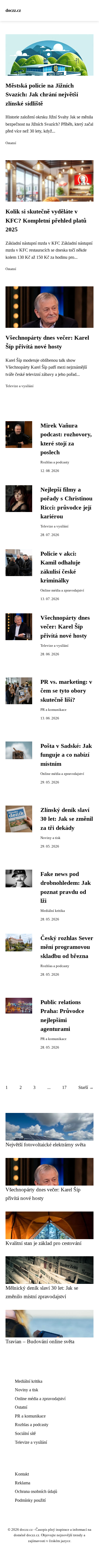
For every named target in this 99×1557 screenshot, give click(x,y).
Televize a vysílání (20, 386)
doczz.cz (13, 10)
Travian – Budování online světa (40, 1341)
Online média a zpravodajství (62, 590)
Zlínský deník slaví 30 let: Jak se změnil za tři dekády (66, 819)
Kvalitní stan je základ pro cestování (43, 1243)
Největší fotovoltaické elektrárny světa (46, 1144)
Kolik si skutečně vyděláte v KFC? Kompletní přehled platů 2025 (46, 220)
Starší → (86, 1087)
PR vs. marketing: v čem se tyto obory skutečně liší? (66, 691)
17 (64, 1087)
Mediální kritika (52, 911)
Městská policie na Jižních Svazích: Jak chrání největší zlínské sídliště (42, 94)
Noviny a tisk (50, 838)
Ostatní (11, 143)
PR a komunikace (53, 710)
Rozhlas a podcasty (54, 462)
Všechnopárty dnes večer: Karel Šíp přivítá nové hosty (65, 626)
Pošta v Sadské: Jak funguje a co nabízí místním (66, 755)
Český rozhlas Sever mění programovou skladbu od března (66, 947)
